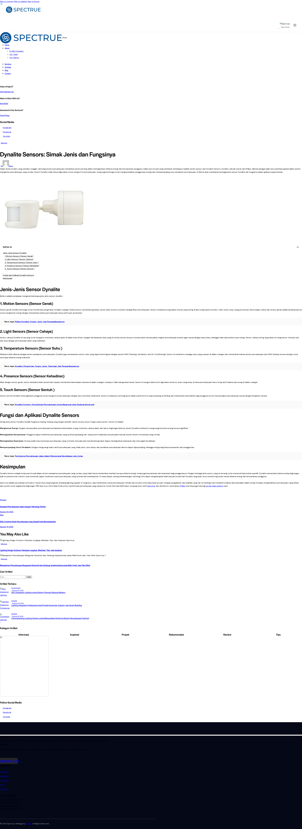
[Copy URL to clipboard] (20, 495)
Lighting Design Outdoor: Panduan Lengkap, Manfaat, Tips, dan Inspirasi (31, 550)
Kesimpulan (7, 278)
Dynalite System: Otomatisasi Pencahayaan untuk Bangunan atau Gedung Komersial (54, 404)
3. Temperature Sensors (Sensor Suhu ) (21, 262)
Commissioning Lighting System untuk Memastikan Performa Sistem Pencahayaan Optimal (50, 618)
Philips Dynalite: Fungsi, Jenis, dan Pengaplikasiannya (39, 321)
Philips (182, 486)
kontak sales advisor (214, 486)
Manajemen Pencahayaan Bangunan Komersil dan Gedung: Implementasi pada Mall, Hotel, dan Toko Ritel (45, 565)
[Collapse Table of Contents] (297, 247)
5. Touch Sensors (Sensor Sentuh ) (20, 268)
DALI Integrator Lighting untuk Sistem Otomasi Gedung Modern (38, 592)
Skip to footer (33, 1)
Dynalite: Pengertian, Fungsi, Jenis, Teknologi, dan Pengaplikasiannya (47, 366)
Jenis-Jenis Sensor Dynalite (15, 253)
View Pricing (4, 115)
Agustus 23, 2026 (18, 590)
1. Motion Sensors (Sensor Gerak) (19, 256)
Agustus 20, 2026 (18, 603)
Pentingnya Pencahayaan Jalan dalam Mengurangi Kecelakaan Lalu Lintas (49, 456)
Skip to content (7, 1)
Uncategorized (15, 588)
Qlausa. (29, 823)
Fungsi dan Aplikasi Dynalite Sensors (18, 275)
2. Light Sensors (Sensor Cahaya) (19, 259)
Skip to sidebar (20, 1)
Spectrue (151, 486)
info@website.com (7, 91)
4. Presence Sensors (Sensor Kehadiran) (22, 265)
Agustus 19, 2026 (17, 616)
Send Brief (4, 103)
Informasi (4, 143)
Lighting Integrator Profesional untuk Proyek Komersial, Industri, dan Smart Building (46, 605)
